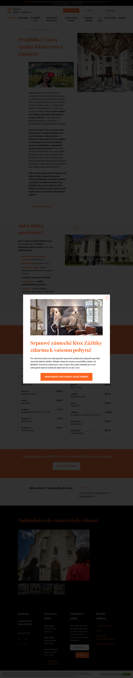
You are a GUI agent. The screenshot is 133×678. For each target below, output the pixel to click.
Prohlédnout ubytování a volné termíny (66, 377)
